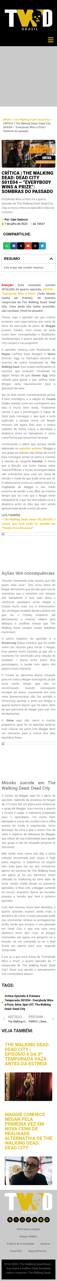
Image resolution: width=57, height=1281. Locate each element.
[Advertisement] (28, 76)
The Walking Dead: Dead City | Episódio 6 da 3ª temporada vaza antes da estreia (27, 1054)
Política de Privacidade (20, 1243)
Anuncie (45, 1243)
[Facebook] (10, 1219)
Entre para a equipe (28, 1229)
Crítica (9, 996)
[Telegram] (41, 1219)
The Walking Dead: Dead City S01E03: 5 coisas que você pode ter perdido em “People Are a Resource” (28, 524)
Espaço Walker (28, 1236)
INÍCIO (7, 119)
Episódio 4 (21, 996)
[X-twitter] (16, 1219)
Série (18, 1004)
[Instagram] (22, 1219)
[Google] (47, 1219)
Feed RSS (16, 1251)
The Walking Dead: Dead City (32, 119)
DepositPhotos (37, 1251)
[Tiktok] (28, 1219)
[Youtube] (34, 1219)
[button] (6, 245)
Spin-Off (28, 1004)
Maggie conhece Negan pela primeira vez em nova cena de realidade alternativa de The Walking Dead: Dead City (28, 1131)
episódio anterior (30, 448)
